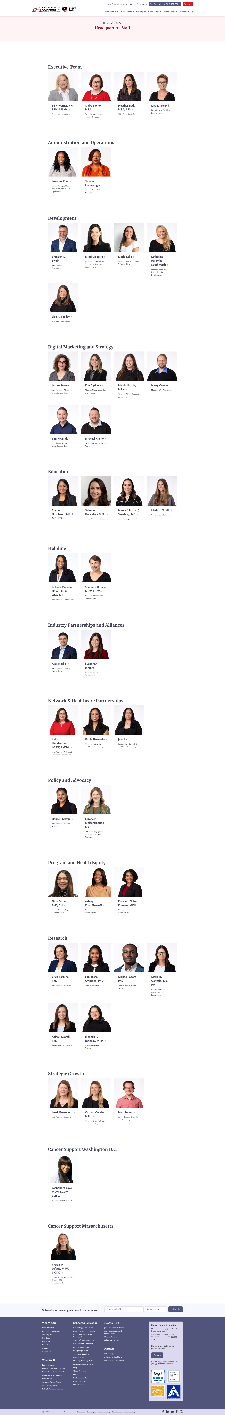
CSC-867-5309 (156, 1334)
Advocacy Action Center (51, 1382)
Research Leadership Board (53, 1372)
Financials (46, 1341)
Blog (75, 1368)
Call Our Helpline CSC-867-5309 (165, 4)
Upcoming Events (80, 1381)
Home (106, 23)
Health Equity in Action (51, 1331)
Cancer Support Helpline (83, 1328)
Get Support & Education (147, 11)
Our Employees (48, 1335)
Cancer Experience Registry (52, 1375)
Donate (187, 4)
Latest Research (48, 1365)
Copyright (91, 1412)
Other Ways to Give (111, 1340)
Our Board (46, 1338)
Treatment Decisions (81, 1354)
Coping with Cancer (81, 1347)
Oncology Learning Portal (83, 1361)
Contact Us (46, 1352)
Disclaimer (117, 1412)
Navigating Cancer (80, 1351)
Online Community (138, 4)
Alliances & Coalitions (113, 1357)
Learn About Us (48, 1328)
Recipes (76, 1374)
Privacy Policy (104, 1412)
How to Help (169, 11)
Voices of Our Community (83, 1340)
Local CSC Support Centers (84, 1331)
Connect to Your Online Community (82, 1336)
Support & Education (85, 1323)
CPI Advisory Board (49, 1385)
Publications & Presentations (53, 1368)
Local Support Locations (117, 4)
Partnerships (109, 1353)
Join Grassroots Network (114, 1328)
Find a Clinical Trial (80, 1378)
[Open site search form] (192, 12)
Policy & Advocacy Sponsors (53, 1389)
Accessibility (129, 1412)
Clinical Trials (78, 1357)
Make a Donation (111, 1337)
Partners (183, 11)
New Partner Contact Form (115, 1360)
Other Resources (79, 1385)
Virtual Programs (79, 1371)
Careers (45, 1348)
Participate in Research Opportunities (113, 1332)
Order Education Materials (83, 1364)
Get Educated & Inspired (83, 1344)
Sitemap (81, 1412)
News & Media (48, 1345)
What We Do (126, 11)
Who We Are (110, 11)
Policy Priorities (48, 1379)
